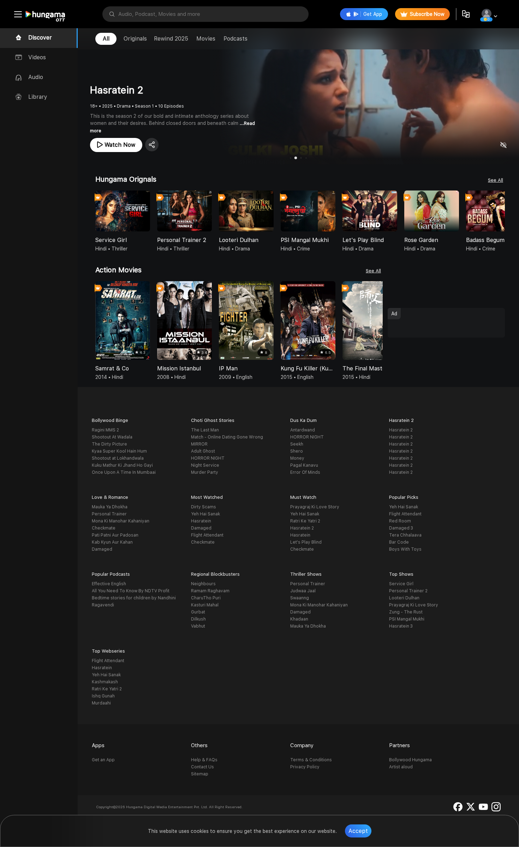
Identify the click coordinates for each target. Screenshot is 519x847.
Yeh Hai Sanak (205, 514)
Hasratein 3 (401, 626)
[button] (499, 211)
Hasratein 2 (401, 430)
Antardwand (302, 430)
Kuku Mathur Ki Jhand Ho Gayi (122, 465)
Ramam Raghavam (210, 590)
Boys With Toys (405, 549)
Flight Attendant (207, 535)
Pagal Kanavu (304, 465)
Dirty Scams (203, 506)
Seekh (296, 444)
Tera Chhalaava (405, 535)
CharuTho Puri (206, 597)
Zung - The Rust (406, 612)
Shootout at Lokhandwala (118, 458)
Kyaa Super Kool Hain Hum (119, 451)
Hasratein (201, 521)
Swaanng (299, 597)
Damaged (102, 549)
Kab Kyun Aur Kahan (112, 542)
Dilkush (198, 619)
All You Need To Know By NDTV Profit (130, 590)
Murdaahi (101, 703)
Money (297, 458)
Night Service (205, 465)
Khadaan (299, 619)
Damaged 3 (401, 528)
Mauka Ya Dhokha (109, 506)
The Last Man (205, 430)
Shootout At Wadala (112, 437)
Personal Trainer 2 (408, 590)
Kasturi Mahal (205, 605)
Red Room (400, 521)
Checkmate (103, 528)
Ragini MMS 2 (105, 430)
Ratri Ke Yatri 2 (305, 521)
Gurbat (198, 612)
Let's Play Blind (306, 542)
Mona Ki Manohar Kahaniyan (120, 521)
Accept (358, 831)
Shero (296, 451)
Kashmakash (105, 681)
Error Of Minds (305, 472)
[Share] (152, 144)
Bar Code (399, 542)
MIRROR (199, 444)
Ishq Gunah (103, 696)
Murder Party (204, 472)
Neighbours (203, 583)
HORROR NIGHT (208, 458)
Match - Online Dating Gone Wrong (227, 437)
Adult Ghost (203, 451)
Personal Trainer (109, 514)
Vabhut (198, 626)
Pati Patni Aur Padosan (115, 535)
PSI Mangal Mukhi (406, 619)
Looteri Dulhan (404, 597)
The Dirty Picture (109, 444)
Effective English (109, 583)
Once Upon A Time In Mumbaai (124, 472)
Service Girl (401, 583)
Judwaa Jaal (303, 590)
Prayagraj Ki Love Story (314, 506)
